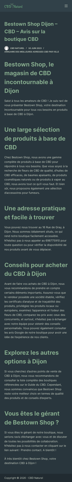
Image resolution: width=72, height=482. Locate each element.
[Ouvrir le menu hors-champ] (66, 5)
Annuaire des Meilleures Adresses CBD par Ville (31, 51)
